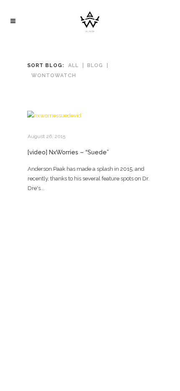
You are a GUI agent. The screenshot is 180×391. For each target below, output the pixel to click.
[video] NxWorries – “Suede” (68, 152)
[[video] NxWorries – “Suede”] (90, 115)
